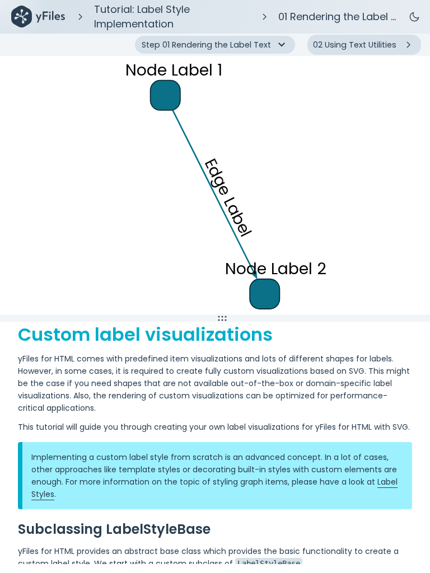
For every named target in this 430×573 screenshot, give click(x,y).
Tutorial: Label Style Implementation (142, 16)
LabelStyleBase (268, 563)
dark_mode (414, 17)
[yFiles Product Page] (38, 17)
